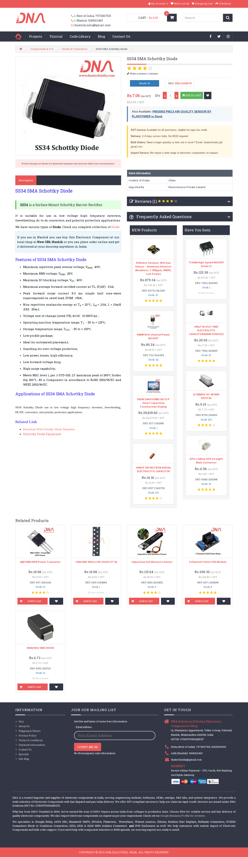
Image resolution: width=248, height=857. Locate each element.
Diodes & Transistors (74, 49)
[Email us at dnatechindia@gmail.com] (72, 25)
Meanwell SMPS (79, 821)
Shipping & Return (29, 731)
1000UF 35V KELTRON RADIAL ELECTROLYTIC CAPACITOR (153, 469)
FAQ (21, 721)
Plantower (109, 821)
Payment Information (32, 745)
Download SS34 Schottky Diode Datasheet (49, 429)
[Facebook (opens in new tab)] (210, 36)
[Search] (227, 18)
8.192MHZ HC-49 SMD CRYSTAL (206, 396)
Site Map (24, 759)
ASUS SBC (60, 821)
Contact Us (121, 36)
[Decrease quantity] (165, 95)
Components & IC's (41, 49)
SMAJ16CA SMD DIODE (40, 648)
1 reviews (153, 73)
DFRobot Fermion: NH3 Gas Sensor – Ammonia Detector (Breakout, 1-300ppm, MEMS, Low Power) (153, 268)
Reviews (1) (146, 201)
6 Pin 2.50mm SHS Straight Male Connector (206, 460)
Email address (84, 727)
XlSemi (161, 821)
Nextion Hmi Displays (182, 821)
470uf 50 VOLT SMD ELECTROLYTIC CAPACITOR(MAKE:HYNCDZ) (206, 330)
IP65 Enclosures (145, 826)
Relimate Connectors (211, 821)
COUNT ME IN (87, 747)
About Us (24, 726)
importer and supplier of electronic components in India (68, 797)
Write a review (137, 73)
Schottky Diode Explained (42, 434)
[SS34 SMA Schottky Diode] (68, 105)
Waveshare (126, 821)
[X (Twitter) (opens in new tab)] (219, 36)
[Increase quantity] (176, 95)
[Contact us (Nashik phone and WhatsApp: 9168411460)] (74, 20)
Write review (206, 293)
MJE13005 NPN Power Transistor (40, 562)
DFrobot (97, 821)
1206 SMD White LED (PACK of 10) (96, 562)
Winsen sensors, (145, 821)
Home (18, 36)
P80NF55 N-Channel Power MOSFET (153, 336)
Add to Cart (193, 95)
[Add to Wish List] (207, 95)
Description (26, 180)
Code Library (80, 36)
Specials (24, 754)
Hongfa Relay (43, 821)
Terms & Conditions (31, 740)
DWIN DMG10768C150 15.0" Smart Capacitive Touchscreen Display (153, 402)
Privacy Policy (27, 735)
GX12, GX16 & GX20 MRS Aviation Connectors (98, 826)
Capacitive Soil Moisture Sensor (152, 562)
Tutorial (56, 36)
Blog (101, 36)
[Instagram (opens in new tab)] (228, 36)
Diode (115, 227)
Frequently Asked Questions (163, 216)
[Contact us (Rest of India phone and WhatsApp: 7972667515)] (74, 16)
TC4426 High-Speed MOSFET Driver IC (206, 264)
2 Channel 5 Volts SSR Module (207, 562)
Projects (35, 36)
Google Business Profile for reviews (182, 815)
